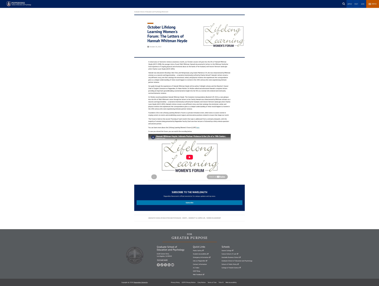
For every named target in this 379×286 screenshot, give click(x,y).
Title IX (221, 282)
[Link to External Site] (189, 237)
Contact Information (200, 264)
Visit (356, 4)
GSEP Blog (196, 271)
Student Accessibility (200, 254)
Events (184, 218)
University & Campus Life (197, 218)
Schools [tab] (226, 246)
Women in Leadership (214, 218)
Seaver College (226, 250)
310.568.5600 (162, 260)
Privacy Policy (175, 282)
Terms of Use (212, 282)
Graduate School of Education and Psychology (164, 218)
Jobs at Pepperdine (199, 261)
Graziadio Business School (230, 257)
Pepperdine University (141, 282)
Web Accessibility (231, 282)
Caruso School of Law (229, 254)
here (197, 127)
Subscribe (189, 202)
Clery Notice (201, 282)
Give (362, 4)
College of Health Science (230, 268)
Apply (350, 4)
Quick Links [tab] (199, 246)
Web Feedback (197, 274)
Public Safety (197, 250)
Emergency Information (201, 257)
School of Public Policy (229, 264)
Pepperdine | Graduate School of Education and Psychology (17, 3)
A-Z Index (196, 268)
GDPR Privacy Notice (189, 282)
